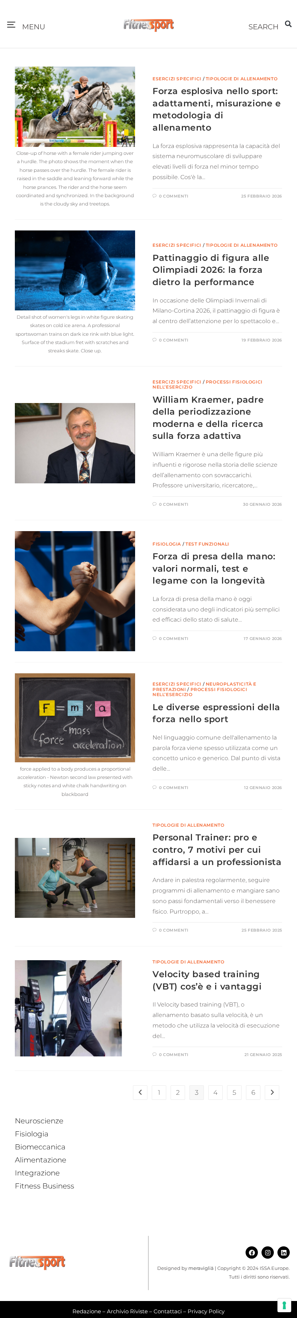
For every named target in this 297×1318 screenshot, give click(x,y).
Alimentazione (40, 1160)
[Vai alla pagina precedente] (140, 1092)
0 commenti (174, 196)
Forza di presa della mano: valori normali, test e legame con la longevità (214, 568)
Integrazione (37, 1173)
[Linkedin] (283, 1252)
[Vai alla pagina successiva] (272, 1092)
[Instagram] (268, 1252)
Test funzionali (207, 544)
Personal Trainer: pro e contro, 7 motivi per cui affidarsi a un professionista (216, 849)
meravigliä (201, 1268)
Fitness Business (44, 1186)
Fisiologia (166, 544)
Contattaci (168, 1311)
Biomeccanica (40, 1147)
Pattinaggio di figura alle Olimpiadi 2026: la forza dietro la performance (210, 270)
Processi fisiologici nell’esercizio (207, 384)
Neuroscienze (39, 1120)
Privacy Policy (206, 1311)
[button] (11, 25)
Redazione (86, 1311)
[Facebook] (252, 1252)
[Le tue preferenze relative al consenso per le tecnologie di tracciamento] (284, 1305)
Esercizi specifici (176, 78)
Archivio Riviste (127, 1311)
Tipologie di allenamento (241, 78)
